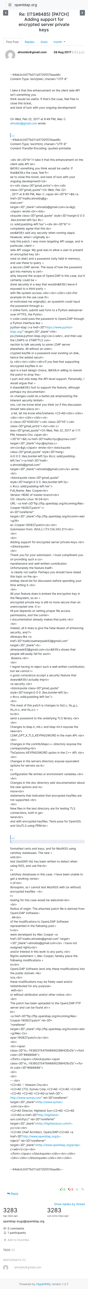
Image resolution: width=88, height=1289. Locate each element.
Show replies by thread (69, 1204)
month (58, 42)
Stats (44, 42)
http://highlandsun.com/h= (55, 1123)
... (13, 135)
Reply (14, 1193)
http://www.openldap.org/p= (42, 1136)
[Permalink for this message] (82, 1189)
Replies (29, 42)
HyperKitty (43, 1284)
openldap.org (26, 5)
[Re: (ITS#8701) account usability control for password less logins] (82, 13)
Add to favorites (18, 1240)
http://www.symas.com (25, 1097)
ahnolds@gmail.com (23, 123)
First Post (12, 42)
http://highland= (48, 1115)
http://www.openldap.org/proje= (58, 1145)
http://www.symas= (50, 1102)
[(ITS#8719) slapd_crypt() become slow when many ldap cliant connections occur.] (5, 13)
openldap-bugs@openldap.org (23, 1221)
